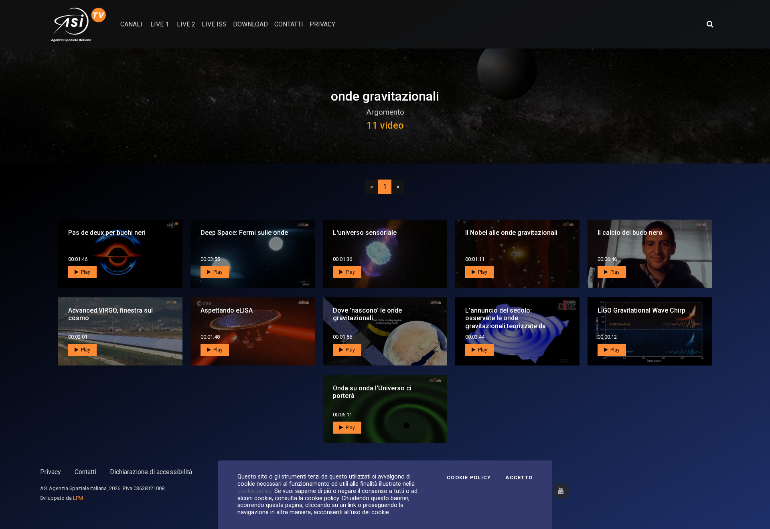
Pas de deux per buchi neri (107, 232)
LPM (78, 498)
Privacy (50, 472)
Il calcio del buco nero (630, 232)
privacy (322, 24)
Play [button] (85, 272)
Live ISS (214, 24)
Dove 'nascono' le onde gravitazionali (367, 314)
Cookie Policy (469, 477)
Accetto (519, 477)
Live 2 (186, 24)
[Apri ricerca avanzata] (710, 24)
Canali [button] (131, 24)
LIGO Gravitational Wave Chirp (641, 310)
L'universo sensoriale (365, 232)
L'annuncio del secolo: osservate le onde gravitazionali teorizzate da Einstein (505, 322)
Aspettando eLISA (227, 310)
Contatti (85, 472)
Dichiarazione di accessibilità (151, 472)
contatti (288, 24)
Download (250, 24)
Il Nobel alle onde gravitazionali (511, 232)
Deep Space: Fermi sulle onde (244, 232)
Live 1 (159, 24)
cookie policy (254, 491)
